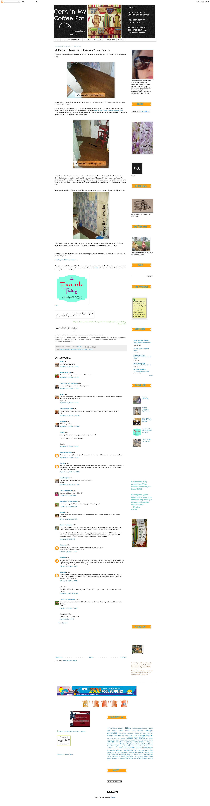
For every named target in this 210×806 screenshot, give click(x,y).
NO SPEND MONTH (137, 754)
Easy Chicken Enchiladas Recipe (142, 365)
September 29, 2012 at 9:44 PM (69, 403)
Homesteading (129, 750)
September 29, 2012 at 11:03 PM (69, 415)
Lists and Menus (133, 752)
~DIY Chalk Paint (144, 733)
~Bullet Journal (122, 733)
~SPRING (150, 740)
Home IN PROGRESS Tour (71, 40)
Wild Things (142, 758)
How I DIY (87, 40)
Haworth (62, 512)
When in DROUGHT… (146, 397)
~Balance (140, 730)
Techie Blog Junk (131, 758)
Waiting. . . (136, 350)
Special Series (99, 40)
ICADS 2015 (149, 750)
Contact (121, 40)
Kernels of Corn (112, 752)
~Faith (131, 735)
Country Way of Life (124, 746)
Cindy (61, 394)
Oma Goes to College (118, 756)
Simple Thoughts (112, 758)
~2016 (133, 730)
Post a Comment (62, 623)
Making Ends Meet (146, 752)
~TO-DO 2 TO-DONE (124, 742)
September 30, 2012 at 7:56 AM (69, 446)
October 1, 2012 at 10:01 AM (68, 506)
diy (142, 746)
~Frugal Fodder (145, 735)
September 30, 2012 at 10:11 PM (69, 484)
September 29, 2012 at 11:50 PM (69, 426)
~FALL (136, 735)
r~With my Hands (138, 756)
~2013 (114, 730)
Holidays (119, 750)
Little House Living (139, 363)
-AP (108, 728)
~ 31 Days (127, 728)
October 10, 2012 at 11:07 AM (68, 519)
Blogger (113, 797)
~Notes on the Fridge (113, 740)
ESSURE (151, 746)
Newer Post (58, 657)
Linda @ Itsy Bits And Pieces (69, 383)
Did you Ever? (137, 746)
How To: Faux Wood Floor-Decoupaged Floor (108, 110)
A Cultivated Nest (139, 355)
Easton (146, 746)
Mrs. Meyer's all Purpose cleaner (65, 260)
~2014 (121, 730)
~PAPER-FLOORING (124, 740)
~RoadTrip (133, 740)
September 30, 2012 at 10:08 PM (69, 472)
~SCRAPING (139, 740)
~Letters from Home (135, 738)
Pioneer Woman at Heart (141, 349)
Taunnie (62, 463)
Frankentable (126, 747)
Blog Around (74, 349)
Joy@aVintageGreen (66, 409)
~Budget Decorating (64, 349)
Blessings (123, 744)
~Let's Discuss (121, 738)
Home (57, 40)
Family (109, 748)
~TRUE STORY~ (139, 742)
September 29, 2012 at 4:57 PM (69, 377)
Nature (128, 754)
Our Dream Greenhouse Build (141, 371)
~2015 (127, 730)
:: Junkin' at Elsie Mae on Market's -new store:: (147, 430)
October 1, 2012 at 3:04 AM (68, 495)
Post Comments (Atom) (70, 660)
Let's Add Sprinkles (140, 369)
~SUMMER (110, 742)
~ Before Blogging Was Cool (138, 728)
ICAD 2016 (141, 750)
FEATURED (111, 40)
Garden (142, 748)
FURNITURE (134, 748)
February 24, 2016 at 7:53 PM (68, 608)
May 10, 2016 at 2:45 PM (67, 619)
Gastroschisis (111, 750)
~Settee (146, 740)
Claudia (62, 432)
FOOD (120, 748)
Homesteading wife (66, 452)
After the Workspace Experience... (146, 409)
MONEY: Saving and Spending (116, 754)
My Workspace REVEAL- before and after (147, 420)
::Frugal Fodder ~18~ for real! (146, 440)
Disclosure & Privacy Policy (65, 754)
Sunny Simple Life (65, 372)
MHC (96, 268)
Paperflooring (129, 756)
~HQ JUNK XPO (111, 738)
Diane (61, 361)
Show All (151, 375)
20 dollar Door (115, 744)
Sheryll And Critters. (66, 525)
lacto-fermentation (122, 752)
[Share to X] (90, 347)
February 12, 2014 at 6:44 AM (68, 566)
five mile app (115, 747)
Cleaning (90, 349)
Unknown (63, 545)
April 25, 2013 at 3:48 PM (67, 539)
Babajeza (63, 421)
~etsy (126, 735)
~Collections (130, 733)
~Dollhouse (121, 735)
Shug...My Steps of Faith (141, 340)
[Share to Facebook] (92, 347)
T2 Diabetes (121, 758)
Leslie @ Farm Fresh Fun (67, 599)
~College (136, 733)
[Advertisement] (90, 640)
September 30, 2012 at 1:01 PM (69, 457)
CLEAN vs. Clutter (82, 349)
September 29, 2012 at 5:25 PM (69, 388)
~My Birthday (149, 738)
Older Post (123, 657)
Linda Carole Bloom (66, 490)
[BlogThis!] (88, 347)
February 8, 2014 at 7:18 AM (68, 552)
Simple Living (148, 756)
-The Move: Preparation (116, 728)
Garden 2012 (149, 748)
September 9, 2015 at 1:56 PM (69, 593)
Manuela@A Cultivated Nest (68, 501)
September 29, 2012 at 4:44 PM (69, 366)
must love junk (64, 478)
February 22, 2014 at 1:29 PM (68, 581)
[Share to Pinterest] (94, 347)
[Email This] (86, 347)
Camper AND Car (141, 744)
